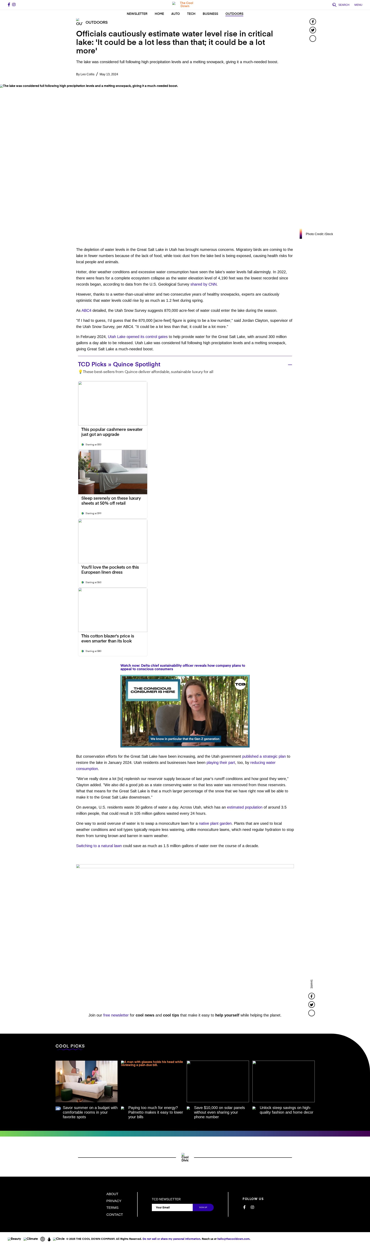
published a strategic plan (264, 756)
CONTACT (114, 1215)
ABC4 (86, 310)
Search (343, 4)
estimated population (244, 807)
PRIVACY (113, 1201)
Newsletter (137, 14)
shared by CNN (203, 284)
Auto (175, 14)
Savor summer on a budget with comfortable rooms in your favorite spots (90, 1112)
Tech (191, 14)
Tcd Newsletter (166, 1199)
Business (210, 14)
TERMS (112, 1208)
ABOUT (112, 1194)
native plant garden (215, 823)
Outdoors (234, 14)
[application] (185, 711)
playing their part (221, 762)
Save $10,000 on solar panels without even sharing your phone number (219, 1112)
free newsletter (116, 1015)
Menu (358, 4)
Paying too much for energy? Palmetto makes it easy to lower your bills (155, 1112)
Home (159, 14)
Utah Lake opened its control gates (138, 337)
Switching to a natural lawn (99, 846)
